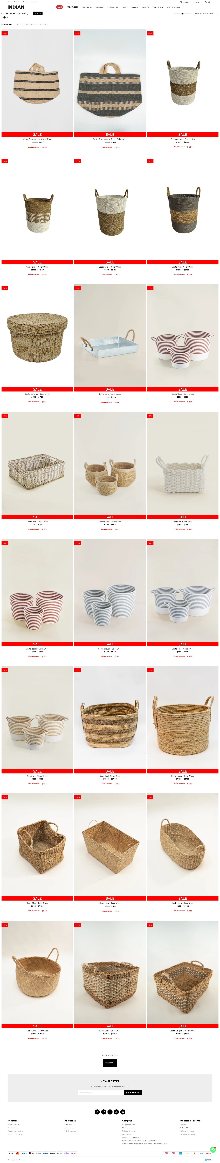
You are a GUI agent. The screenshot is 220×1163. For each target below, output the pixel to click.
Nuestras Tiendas (14, 1128)
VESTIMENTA (87, 7)
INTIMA (124, 7)
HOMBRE (134, 7)
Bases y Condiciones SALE (131, 1137)
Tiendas (26, 2)
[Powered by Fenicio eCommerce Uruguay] (208, 1160)
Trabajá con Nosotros (15, 1131)
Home (17, 24)
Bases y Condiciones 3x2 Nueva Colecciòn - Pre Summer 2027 (144, 1144)
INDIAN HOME (158, 7)
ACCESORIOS (112, 7)
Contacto (34, 2)
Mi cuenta (68, 1125)
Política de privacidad (187, 1134)
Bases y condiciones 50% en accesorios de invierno (140, 1140)
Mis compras (69, 1128)
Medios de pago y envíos (131, 1128)
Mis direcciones (70, 1131)
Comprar (37, 134)
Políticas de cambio (129, 1131)
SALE (59, 7)
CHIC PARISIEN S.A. (15, 1134)
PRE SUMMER (72, 7)
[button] (184, 2)
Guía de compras (128, 1125)
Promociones (127, 1134)
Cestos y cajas (28, 24)
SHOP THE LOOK (173, 7)
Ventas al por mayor (187, 1131)
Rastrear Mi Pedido (14, 2)
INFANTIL (145, 7)
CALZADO (99, 7)
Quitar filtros (42, 24)
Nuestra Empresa (14, 1125)
